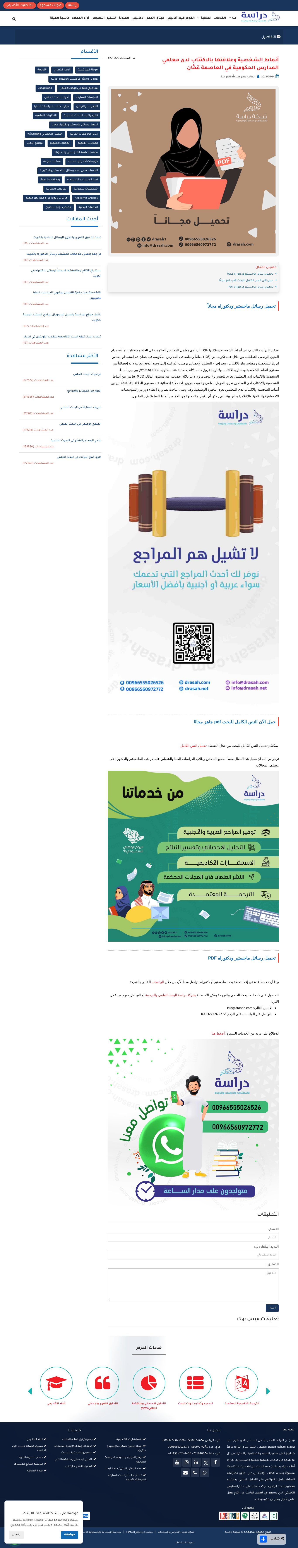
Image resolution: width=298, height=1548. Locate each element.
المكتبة (205, 18)
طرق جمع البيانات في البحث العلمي (79, 457)
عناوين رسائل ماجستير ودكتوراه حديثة (74, 79)
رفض (16, 1535)
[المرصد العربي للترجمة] (254, 1516)
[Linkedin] (196, 1462)
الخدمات (220, 18)
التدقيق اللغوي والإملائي (149, 1404)
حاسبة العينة (59, 18)
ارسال (272, 1308)
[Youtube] (177, 1462)
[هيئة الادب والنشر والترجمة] (229, 1516)
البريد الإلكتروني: (266, 1247)
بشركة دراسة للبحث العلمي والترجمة (170, 995)
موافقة (69, 1535)
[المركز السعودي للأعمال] (264, 1516)
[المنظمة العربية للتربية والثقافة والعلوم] (245, 1516)
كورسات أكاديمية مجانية (83, 161)
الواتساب (158, 982)
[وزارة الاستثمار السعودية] (274, 1516)
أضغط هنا (218, 1033)
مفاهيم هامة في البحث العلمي (79, 88)
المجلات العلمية (88, 143)
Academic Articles (86, 198)
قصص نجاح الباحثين (58, 207)
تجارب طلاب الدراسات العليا (51, 106)
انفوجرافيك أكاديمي (181, 18)
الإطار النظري (62, 70)
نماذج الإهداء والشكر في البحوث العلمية (76, 440)
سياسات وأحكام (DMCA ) (139, 1532)
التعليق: (272, 1265)
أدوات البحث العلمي (56, 97)
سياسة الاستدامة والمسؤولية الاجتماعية (99, 1532)
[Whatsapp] (204, 1472)
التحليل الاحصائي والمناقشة (44, 134)
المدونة (123, 18)
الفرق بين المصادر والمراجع (84, 391)
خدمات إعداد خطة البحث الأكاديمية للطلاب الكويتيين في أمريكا (62, 337)
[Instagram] (186, 1462)
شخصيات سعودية (86, 189)
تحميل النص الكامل (193, 745)
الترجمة (42, 70)
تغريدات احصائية (56, 189)
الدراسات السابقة (87, 97)
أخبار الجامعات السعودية (82, 179)
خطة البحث (45, 88)
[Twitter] (206, 1462)
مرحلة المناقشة (88, 70)
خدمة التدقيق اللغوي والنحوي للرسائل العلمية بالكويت (67, 237)
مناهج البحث (35, 143)
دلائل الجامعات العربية (84, 134)
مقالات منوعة (52, 161)
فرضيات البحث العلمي (87, 374)
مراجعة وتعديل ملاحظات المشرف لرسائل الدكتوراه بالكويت (63, 254)
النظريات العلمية (46, 115)
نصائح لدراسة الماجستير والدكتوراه (76, 152)
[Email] (185, 1472)
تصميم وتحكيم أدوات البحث (241, 1404)
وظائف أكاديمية (50, 179)
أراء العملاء (80, 18)
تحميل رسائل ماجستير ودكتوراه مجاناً (75, 125)
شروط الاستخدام (185, 1542)
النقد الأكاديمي (103, 1404)
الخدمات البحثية (88, 207)
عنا (233, 18)
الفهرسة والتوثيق (87, 106)
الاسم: (273, 1229)
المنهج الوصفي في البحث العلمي (80, 424)
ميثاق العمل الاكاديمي (148, 18)
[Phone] (195, 1472)
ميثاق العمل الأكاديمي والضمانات (175, 1532)
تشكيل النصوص (104, 18)
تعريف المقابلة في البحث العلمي (80, 407)
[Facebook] (215, 1462)
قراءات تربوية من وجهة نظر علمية (46, 198)
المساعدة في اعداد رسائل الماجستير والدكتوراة (69, 170)
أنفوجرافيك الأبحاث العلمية (81, 115)
